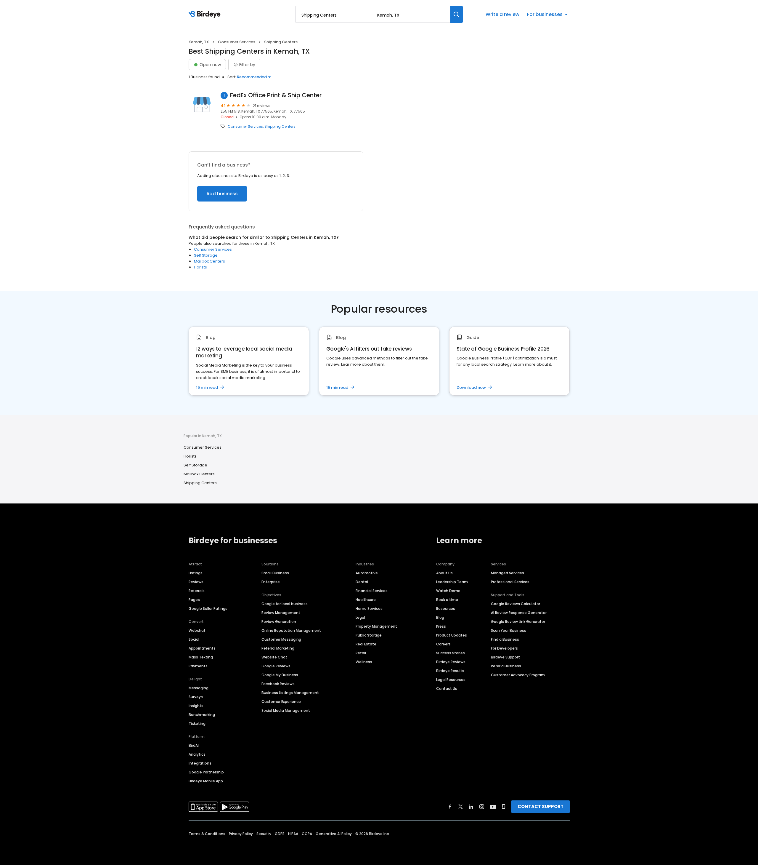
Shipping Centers (280, 126)
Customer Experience (281, 701)
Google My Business (279, 674)
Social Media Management (285, 710)
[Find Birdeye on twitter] (460, 806)
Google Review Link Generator (518, 621)
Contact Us (446, 688)
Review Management (280, 612)
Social (194, 639)
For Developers (504, 648)
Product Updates (451, 635)
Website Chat (274, 657)
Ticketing (197, 723)
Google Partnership (206, 772)
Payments (198, 666)
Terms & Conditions (207, 833)
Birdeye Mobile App (206, 781)
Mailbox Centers (209, 261)
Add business (222, 194)
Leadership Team (452, 581)
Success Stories (450, 652)
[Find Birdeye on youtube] (493, 806)
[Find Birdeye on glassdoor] (503, 806)
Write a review (502, 14)
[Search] (456, 14)
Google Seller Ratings (208, 608)
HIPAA (293, 833)
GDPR (280, 833)
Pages (194, 599)
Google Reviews (275, 666)
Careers (443, 644)
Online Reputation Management (291, 630)
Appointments (202, 648)
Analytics (197, 754)
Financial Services (372, 590)
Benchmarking (202, 714)
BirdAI (194, 745)
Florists (200, 267)
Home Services (369, 608)
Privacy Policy (241, 833)
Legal (360, 617)
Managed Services (507, 572)
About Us (444, 572)
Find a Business (505, 639)
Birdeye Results (450, 670)
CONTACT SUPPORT (540, 806)
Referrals (197, 590)
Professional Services (510, 581)
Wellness (364, 661)
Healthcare (366, 599)
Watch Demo (448, 590)
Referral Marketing (277, 648)
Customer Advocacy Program (518, 674)
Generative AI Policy (334, 833)
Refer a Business (506, 666)
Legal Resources (450, 679)
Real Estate (366, 644)
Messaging (198, 687)
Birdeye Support (505, 657)
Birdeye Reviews (450, 661)
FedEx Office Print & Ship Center (276, 95)
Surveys (196, 696)
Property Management (376, 626)
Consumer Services (236, 42)
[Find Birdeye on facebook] (450, 806)
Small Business (275, 572)
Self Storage (206, 255)
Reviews (196, 581)
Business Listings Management (290, 692)
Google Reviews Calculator (515, 603)
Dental (362, 581)
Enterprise (270, 581)
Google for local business (284, 603)
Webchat (197, 630)
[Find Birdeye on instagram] (481, 806)
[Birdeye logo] (206, 14)
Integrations (200, 763)
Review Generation (278, 621)
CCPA (307, 833)
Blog (440, 617)
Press (441, 626)
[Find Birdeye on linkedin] (471, 806)
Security (263, 833)
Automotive (367, 572)
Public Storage (369, 635)
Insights (196, 705)
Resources (445, 608)
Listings (196, 572)
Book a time (447, 599)
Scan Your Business (508, 630)
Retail (361, 652)
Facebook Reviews (278, 683)
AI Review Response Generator (519, 612)
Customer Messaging (281, 639)
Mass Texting (201, 657)
